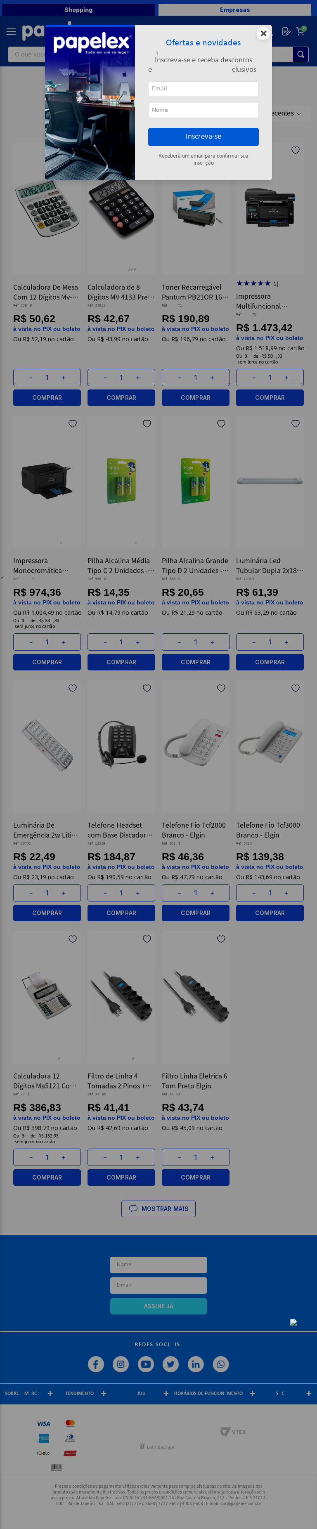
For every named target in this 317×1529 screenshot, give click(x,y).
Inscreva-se (203, 137)
